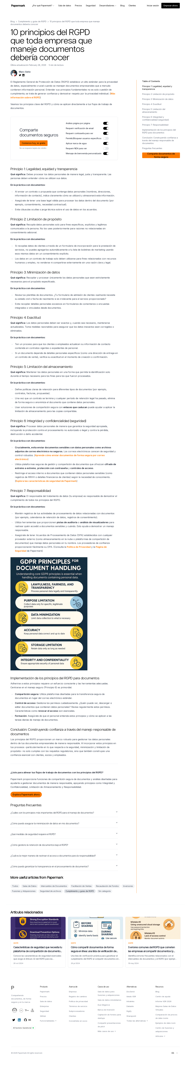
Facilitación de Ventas (81, 886)
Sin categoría (104, 891)
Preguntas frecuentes (152, 148)
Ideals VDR (131, 996)
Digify (129, 1011)
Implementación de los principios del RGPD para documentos (159, 131)
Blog (12, 21)
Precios (43, 996)
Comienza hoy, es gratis (33, 143)
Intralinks (130, 1001)
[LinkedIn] (19, 1019)
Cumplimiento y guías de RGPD (32, 21)
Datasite (130, 1006)
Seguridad (44, 1011)
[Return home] (18, 6)
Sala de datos (46, 1001)
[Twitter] (13, 1019)
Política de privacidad (78, 1001)
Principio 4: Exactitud (151, 104)
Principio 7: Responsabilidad (155, 125)
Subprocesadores (77, 1011)
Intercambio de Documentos (54, 886)
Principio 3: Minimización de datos (157, 99)
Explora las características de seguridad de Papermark (46, 481)
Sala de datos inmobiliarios (109, 1000)
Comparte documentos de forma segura (161, 155)
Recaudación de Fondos (107, 886)
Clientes (72, 1016)
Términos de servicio (78, 1006)
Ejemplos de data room (165, 1023)
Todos (15, 886)
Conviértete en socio (78, 1021)
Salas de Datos (29, 886)
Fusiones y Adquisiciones (24, 891)
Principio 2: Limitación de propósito (158, 94)
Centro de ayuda (162, 996)
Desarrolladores (106, 5)
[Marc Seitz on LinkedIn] (23, 75)
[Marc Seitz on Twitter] (20, 75)
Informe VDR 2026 (163, 1001)
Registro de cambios (78, 996)
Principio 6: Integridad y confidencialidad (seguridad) (155, 118)
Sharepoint (131, 1016)
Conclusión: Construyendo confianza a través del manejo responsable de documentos (160, 140)
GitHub (43, 1016)
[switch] (106, 123)
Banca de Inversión (106, 1010)
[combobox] (175, 1053)
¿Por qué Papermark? (42, 5)
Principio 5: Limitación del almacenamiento (153, 110)
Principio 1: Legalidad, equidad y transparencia (157, 87)
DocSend (131, 991)
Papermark (44, 991)
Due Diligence (104, 1005)
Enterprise (44, 1006)
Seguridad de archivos (50, 891)
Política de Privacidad (79, 547)
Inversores (128, 886)
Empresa (72, 991)
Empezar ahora (171, 5)
